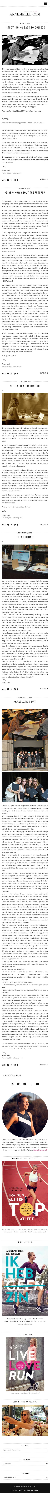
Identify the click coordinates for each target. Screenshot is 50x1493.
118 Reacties (44, 373)
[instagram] (18, 1084)
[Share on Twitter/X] (12, 180)
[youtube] (37, 1084)
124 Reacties (43, 1064)
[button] (46, 3)
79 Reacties (44, 689)
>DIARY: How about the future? (25, 192)
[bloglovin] (31, 1084)
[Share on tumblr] (17, 180)
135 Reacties (43, 524)
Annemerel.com (28, 1486)
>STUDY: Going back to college (25, 27)
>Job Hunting (25, 537)
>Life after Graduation (25, 386)
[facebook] (24, 1084)
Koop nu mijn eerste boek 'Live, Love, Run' (25, 1393)
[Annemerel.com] (25, 9)
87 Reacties (44, 179)
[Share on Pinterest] (15, 180)
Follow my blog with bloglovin (12, 173)
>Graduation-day (25, 701)
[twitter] (12, 1084)
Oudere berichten (13, 1075)
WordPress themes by (25, 1490)
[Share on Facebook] (8, 180)
